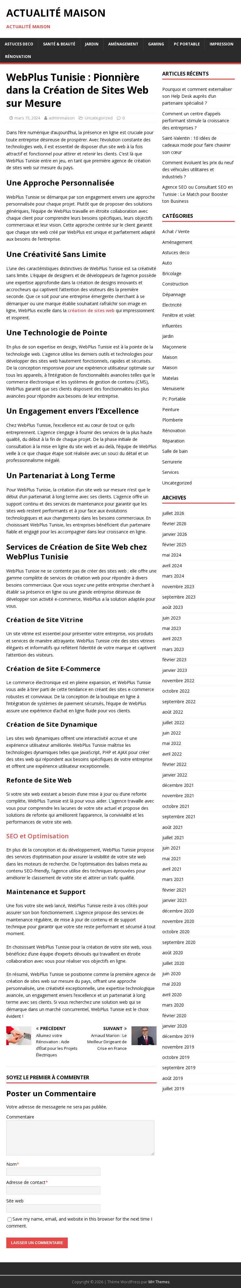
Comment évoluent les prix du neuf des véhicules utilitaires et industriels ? (197, 170)
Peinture (170, 409)
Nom (11, 1164)
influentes (172, 326)
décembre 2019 (178, 1036)
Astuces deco (19, 44)
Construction (175, 284)
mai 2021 (171, 858)
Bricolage (171, 273)
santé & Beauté (59, 44)
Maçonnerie (174, 347)
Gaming (156, 44)
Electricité (172, 305)
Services (170, 472)
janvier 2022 (174, 775)
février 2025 (174, 544)
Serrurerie (172, 462)
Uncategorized (99, 118)
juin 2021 (171, 848)
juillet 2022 (173, 722)
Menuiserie (173, 388)
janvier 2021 (174, 900)
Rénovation (18, 56)
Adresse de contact (26, 1182)
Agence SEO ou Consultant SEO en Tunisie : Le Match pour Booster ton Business (197, 194)
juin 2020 (171, 973)
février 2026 (174, 523)
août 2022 (172, 712)
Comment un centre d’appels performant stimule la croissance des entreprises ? (195, 121)
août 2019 (172, 1078)
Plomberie (172, 420)
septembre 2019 (178, 1068)
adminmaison (62, 118)
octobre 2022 (176, 691)
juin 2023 (171, 618)
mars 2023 (173, 649)
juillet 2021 (173, 837)
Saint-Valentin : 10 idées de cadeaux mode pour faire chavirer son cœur (196, 145)
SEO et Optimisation (37, 836)
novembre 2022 (178, 680)
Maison (169, 357)
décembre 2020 (178, 911)
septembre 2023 (178, 597)
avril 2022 (172, 754)
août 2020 (172, 953)
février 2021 (174, 890)
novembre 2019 (178, 1047)
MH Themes (158, 1282)
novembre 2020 (178, 921)
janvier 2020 (174, 1026)
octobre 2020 (176, 932)
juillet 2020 (173, 963)
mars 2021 (173, 879)
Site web (15, 1201)
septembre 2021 (178, 816)
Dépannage (174, 294)
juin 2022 (171, 733)
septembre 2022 (178, 701)
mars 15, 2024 (27, 118)
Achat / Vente (176, 231)
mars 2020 (173, 1005)
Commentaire (20, 1117)
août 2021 (172, 827)
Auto (167, 263)
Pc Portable (187, 44)
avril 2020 (172, 994)
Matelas (170, 378)
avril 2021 (172, 869)
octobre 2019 (176, 1057)
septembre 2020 (178, 942)
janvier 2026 (174, 534)
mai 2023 (171, 628)
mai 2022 (171, 743)
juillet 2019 (173, 1089)
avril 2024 (172, 565)
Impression (221, 44)
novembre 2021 (178, 795)
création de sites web (91, 310)
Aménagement (123, 44)
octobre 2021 (176, 806)
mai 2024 (171, 555)
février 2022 (174, 764)
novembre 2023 (178, 586)
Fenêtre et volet (178, 315)
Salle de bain (175, 451)
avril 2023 (172, 638)
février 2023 (174, 659)
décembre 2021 (178, 785)
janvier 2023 (174, 670)
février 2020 (174, 1015)
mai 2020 (171, 984)
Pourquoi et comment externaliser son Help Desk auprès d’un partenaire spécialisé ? (197, 96)
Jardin (92, 44)
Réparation (173, 441)
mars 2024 (173, 576)
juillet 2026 (173, 513)
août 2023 (172, 607)
